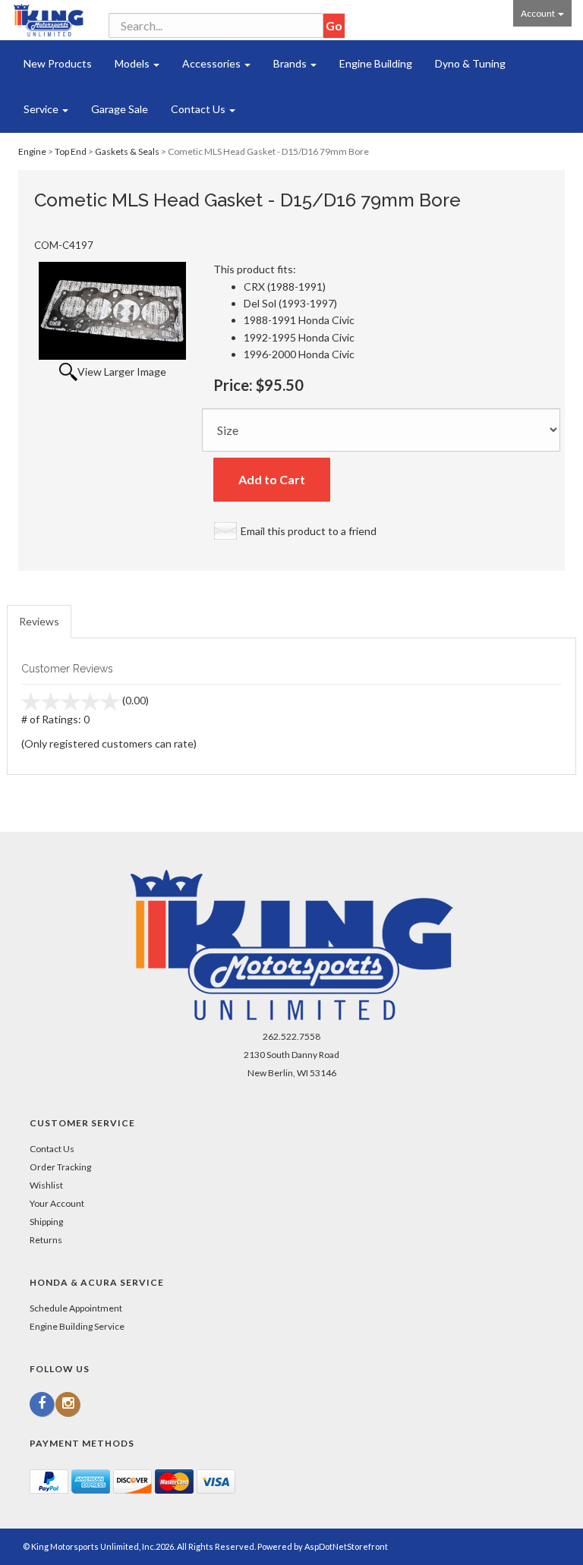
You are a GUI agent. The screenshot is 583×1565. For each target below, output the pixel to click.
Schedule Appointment (76, 1308)
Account (538, 13)
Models (133, 63)
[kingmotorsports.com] (49, 20)
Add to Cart (271, 479)
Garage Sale (119, 108)
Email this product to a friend (309, 530)
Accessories (212, 63)
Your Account (57, 1203)
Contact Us (199, 108)
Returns (46, 1239)
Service (42, 108)
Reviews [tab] (39, 621)
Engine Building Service (77, 1326)
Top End (71, 151)
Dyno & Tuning (470, 63)
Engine (32, 151)
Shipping (46, 1221)
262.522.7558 (291, 1036)
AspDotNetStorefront (346, 1546)
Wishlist (46, 1185)
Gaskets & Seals (127, 151)
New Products (58, 63)
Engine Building (375, 63)
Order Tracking (60, 1167)
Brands (291, 63)
